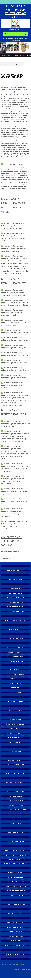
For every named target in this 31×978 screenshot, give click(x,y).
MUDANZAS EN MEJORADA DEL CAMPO (15, 773)
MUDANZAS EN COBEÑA (15, 643)
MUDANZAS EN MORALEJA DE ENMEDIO (15, 782)
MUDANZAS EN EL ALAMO (15, 683)
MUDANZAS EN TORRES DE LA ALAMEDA (15, 904)
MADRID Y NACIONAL (6, 55)
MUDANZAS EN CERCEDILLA (15, 629)
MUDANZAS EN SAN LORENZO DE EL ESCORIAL (15, 855)
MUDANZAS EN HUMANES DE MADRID (15, 737)
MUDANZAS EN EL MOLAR (15, 692)
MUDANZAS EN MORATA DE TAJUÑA (15, 791)
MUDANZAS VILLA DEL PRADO (15, 931)
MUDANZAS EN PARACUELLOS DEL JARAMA (15, 809)
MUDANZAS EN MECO (15, 769)
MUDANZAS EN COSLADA (15, 669)
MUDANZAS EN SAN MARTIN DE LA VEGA (15, 859)
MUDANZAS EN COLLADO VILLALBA (15, 652)
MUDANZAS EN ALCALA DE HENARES (15, 570)
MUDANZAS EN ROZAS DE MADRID (15, 841)
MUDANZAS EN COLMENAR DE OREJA (15, 656)
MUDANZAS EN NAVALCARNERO (15, 800)
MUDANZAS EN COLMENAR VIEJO (15, 661)
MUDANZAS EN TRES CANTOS (15, 909)
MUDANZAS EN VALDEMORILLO (15, 913)
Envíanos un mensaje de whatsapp (15, 34)
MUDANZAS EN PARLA (15, 814)
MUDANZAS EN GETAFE (15, 715)
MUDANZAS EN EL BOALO (15, 687)
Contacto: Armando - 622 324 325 (10, 551)
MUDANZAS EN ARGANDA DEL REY (15, 597)
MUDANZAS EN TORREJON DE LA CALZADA (15, 886)
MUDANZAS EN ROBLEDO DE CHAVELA (15, 837)
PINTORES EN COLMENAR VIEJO (22, 969)
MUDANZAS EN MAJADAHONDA (15, 760)
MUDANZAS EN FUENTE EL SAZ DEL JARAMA (15, 706)
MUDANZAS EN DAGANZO (15, 678)
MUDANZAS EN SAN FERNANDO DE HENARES (15, 850)
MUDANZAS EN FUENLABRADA (15, 701)
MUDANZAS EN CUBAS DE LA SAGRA (15, 674)
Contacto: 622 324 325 (15, 29)
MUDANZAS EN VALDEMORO (15, 918)
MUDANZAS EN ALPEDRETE (15, 588)
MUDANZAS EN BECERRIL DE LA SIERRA (15, 606)
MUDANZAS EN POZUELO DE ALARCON (15, 828)
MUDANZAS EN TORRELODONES (15, 900)
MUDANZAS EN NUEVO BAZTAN (15, 805)
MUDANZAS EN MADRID (15, 756)
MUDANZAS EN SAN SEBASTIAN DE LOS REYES (16, 868)
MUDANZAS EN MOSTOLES (15, 796)
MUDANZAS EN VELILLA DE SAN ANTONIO (15, 927)
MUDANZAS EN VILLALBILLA (15, 940)
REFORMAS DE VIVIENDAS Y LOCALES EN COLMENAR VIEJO (16, 964)
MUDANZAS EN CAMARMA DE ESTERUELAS (15, 620)
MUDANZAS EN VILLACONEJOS (15, 936)
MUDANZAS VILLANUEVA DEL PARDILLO (15, 950)
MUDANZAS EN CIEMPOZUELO (15, 638)
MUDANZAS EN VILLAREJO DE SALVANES (15, 954)
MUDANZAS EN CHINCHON (15, 634)
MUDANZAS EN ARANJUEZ (15, 593)
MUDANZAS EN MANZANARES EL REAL (15, 764)
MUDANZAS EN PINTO (15, 823)
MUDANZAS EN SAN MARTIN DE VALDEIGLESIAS (15, 863)
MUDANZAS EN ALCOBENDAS (15, 575)
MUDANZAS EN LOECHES (15, 747)
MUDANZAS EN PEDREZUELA (15, 818)
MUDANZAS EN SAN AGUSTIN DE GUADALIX (15, 846)
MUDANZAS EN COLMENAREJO (15, 665)
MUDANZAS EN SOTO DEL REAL (15, 877)
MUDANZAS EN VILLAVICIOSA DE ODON (15, 959)
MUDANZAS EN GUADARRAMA (15, 728)
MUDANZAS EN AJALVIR (15, 566)
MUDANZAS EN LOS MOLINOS (15, 751)
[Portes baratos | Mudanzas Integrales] (15, 20)
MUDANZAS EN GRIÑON (15, 719)
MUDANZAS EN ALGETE (15, 584)
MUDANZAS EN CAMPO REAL (15, 625)
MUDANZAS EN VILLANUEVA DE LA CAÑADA (15, 945)
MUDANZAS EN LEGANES (15, 742)
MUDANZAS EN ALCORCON (15, 579)
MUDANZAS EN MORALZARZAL (15, 787)
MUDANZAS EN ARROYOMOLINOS (15, 602)
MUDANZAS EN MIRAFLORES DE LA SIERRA (15, 778)
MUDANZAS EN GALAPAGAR (15, 710)
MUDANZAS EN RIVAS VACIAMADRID (15, 832)
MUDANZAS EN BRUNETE (15, 615)
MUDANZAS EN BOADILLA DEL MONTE (15, 611)
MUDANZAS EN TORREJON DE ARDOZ (15, 881)
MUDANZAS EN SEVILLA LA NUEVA (15, 872)
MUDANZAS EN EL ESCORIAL (15, 697)
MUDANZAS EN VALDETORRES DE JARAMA (15, 922)
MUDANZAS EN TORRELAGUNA (15, 895)
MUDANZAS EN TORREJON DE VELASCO (15, 890)
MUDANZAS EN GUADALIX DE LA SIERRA (15, 724)
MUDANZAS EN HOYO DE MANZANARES (15, 733)
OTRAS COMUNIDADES (19, 55)
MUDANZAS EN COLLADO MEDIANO (15, 647)
